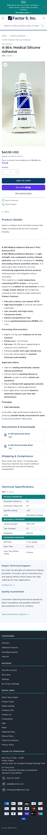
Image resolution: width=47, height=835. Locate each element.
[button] (3, 18)
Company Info (8, 710)
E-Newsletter (7, 719)
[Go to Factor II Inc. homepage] (23, 18)
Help (4, 723)
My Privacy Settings (10, 684)
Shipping (4, 156)
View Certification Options (14, 614)
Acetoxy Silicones (17, 36)
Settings (5, 679)
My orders (6, 675)
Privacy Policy (8, 745)
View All (5, 657)
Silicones (5, 643)
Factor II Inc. (12, 828)
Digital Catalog (8, 706)
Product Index (8, 702)
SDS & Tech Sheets (10, 697)
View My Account (9, 670)
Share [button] (6, 212)
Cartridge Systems (10, 652)
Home (4, 36)
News (4, 727)
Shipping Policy (8, 732)
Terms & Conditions (10, 740)
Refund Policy (8, 736)
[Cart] (44, 18)
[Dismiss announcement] (44, 7)
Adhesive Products (10, 647)
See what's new (22, 12)
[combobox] (23, 26)
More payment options (23, 193)
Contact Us (7, 585)
